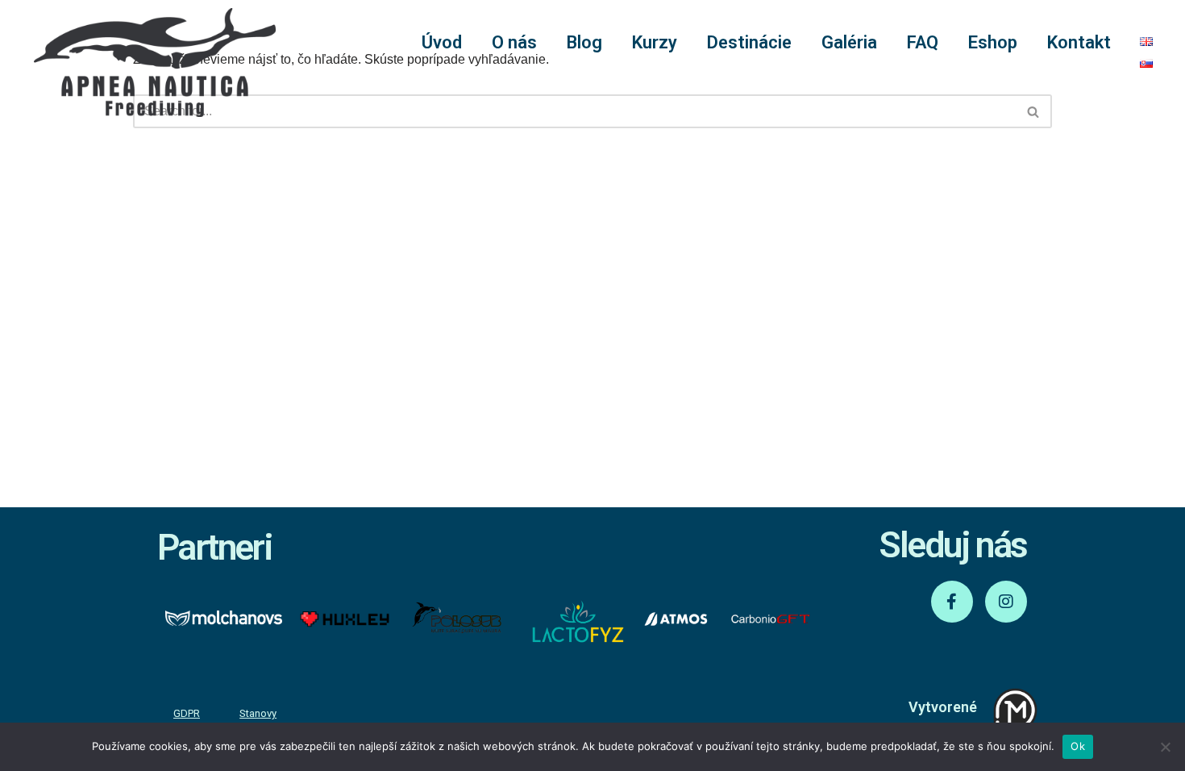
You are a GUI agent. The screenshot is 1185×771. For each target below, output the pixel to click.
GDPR (186, 713)
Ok (1078, 746)
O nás (514, 42)
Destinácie (749, 42)
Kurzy (654, 42)
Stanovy (257, 713)
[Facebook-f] (952, 602)
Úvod (442, 42)
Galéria (849, 42)
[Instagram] (1006, 602)
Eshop (992, 42)
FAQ (922, 42)
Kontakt (1079, 42)
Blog (584, 42)
